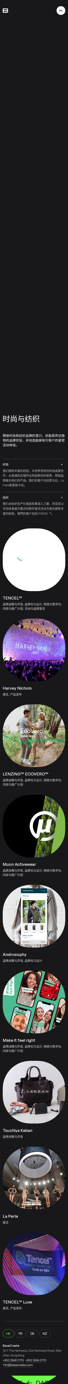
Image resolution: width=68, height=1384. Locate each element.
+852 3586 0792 (35, 1360)
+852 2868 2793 (13, 1360)
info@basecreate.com (18, 1365)
